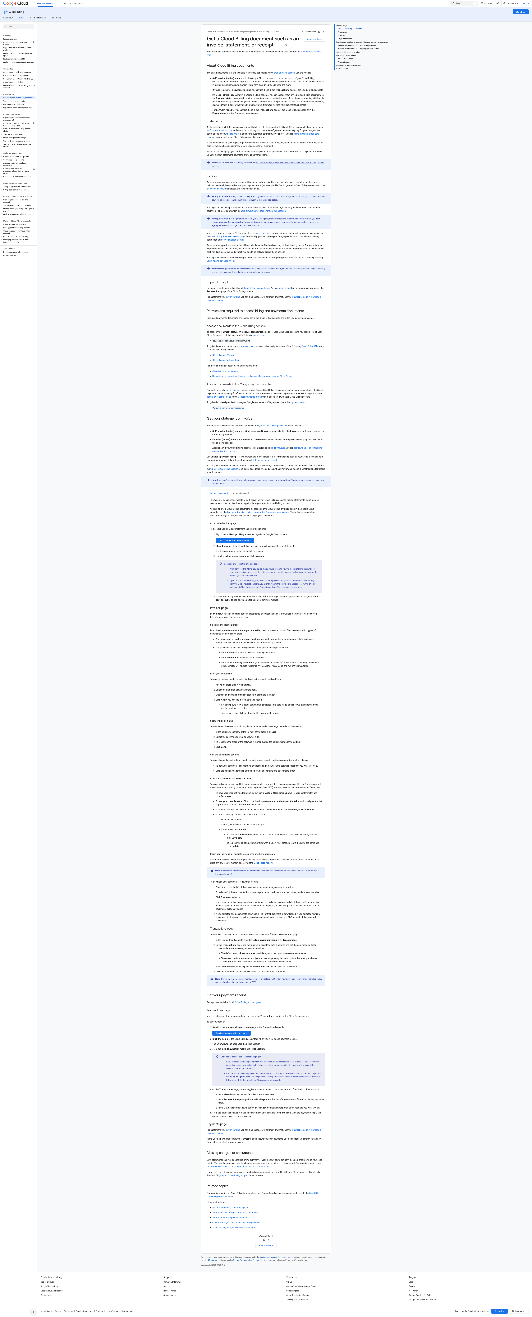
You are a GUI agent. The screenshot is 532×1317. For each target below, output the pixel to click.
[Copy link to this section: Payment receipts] (232, 282)
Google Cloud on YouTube (420, 1295)
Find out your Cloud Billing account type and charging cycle (299, 480)
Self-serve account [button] (218, 493)
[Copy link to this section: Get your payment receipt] (249, 995)
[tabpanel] (266, 742)
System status (169, 1295)
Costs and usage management (243, 32)
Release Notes (169, 1291)
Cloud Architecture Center (297, 1295)
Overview (8, 18)
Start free (520, 12)
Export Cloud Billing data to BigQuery (230, 1207)
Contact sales (47, 1295)
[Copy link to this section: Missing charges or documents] (256, 1153)
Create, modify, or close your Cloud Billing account (236, 1222)
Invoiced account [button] (241, 493)
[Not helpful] (323, 32)
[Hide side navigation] (33, 1312)
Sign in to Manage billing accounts (235, 540)
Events (412, 1286)
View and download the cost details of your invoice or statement (238, 1166)
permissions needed (289, 584)
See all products (48, 1282)
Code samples (292, 1291)
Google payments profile (250, 396)
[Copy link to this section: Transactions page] (233, 1010)
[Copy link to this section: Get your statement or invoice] (255, 418)
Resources (56, 18)
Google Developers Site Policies (246, 1260)
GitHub (289, 1282)
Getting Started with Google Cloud (301, 1286)
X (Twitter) (414, 1291)
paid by (278, 448)
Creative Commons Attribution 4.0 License (276, 1257)
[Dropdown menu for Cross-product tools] (85, 3)
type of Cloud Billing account (272, 425)
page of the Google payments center (258, 512)
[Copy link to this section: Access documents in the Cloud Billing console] (268, 326)
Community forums (172, 1282)
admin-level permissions (219, 396)
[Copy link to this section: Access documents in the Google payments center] (274, 384)
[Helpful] (319, 32)
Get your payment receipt (265, 460)
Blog (411, 1282)
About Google (47, 1311)
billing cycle (233, 133)
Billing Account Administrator (226, 360)
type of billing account (284, 72)
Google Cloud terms (84, 1311)
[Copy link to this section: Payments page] (229, 1124)
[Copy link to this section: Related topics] (231, 1186)
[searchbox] (18, 26)
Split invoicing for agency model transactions (264, 211)
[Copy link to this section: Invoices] (220, 176)
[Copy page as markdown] (285, 45)
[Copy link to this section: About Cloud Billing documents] (256, 66)
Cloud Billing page (227, 236)
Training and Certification (297, 1300)
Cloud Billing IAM (309, 346)
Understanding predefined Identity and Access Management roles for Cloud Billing (252, 376)
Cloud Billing (16, 12)
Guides (21, 18)
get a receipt (284, 288)
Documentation (221, 32)
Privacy (58, 1311)
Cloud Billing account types (256, 288)
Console (488, 3)
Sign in (525, 3)
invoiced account (218, 188)
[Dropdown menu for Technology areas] (57, 3)
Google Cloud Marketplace (52, 1291)
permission (259, 335)
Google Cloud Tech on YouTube (422, 1300)
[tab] (218, 493)
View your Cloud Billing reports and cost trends (235, 1212)
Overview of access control (225, 371)
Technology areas (45, 3)
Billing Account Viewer (223, 355)
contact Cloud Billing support (234, 1175)
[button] (18, 43)
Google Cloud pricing (49, 1286)
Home (209, 32)
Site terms (68, 1311)
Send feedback (314, 39)
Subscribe (499, 1311)
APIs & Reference (38, 18)
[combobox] (464, 3)
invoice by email (262, 233)
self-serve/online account (219, 130)
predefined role (246, 346)
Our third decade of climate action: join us (114, 1311)
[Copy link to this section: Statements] (224, 121)
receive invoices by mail (232, 239)
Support (167, 1286)
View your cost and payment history (229, 1217)
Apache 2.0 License (209, 1260)
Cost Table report (293, 979)
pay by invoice (233, 297)
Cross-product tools (72, 3)
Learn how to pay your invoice (221, 261)
